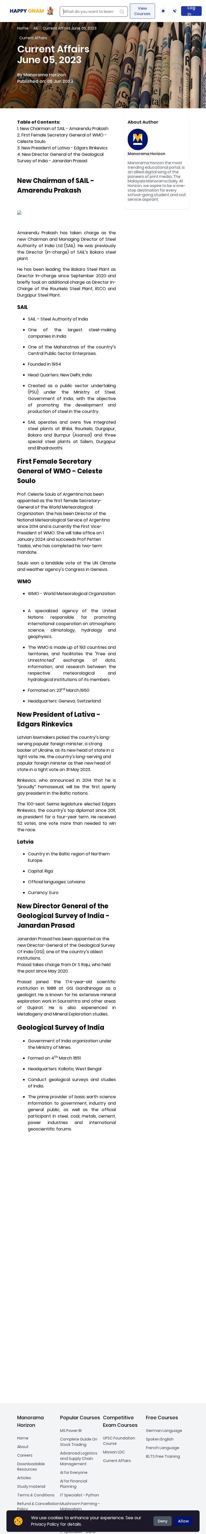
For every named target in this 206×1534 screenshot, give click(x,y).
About (22, 1446)
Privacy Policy (45, 1524)
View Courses (142, 11)
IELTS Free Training (163, 1456)
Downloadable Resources (31, 1466)
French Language (162, 1447)
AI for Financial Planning (73, 1483)
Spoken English (160, 1439)
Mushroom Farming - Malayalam (80, 1506)
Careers (24, 1455)
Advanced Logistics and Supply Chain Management (78, 1458)
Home (22, 28)
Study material (31, 1486)
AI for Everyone (73, 1472)
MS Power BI (71, 1430)
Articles (24, 1478)
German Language (164, 1430)
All (36, 28)
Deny (162, 1521)
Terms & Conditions (35, 1495)
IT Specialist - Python (79, 1495)
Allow (183, 1521)
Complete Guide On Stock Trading (78, 1441)
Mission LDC (114, 1452)
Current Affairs (117, 1460)
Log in (191, 11)
